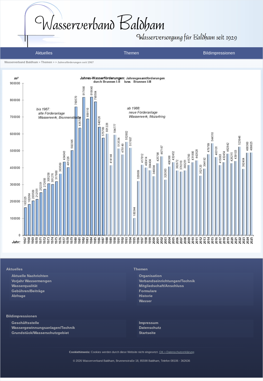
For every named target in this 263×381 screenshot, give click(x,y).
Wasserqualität (24, 286)
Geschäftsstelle (25, 323)
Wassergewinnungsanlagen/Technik (43, 328)
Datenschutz (150, 328)
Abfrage (18, 296)
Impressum (148, 323)
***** (131, 367)
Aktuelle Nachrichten (30, 276)
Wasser (145, 301)
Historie (146, 296)
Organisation (150, 276)
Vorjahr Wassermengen (32, 281)
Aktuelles (43, 53)
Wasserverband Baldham (21, 62)
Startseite (147, 333)
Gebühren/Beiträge (28, 291)
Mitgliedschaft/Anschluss (161, 286)
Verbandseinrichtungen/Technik (167, 281)
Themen (131, 53)
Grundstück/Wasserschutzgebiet (40, 333)
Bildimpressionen (219, 53)
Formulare (148, 291)
